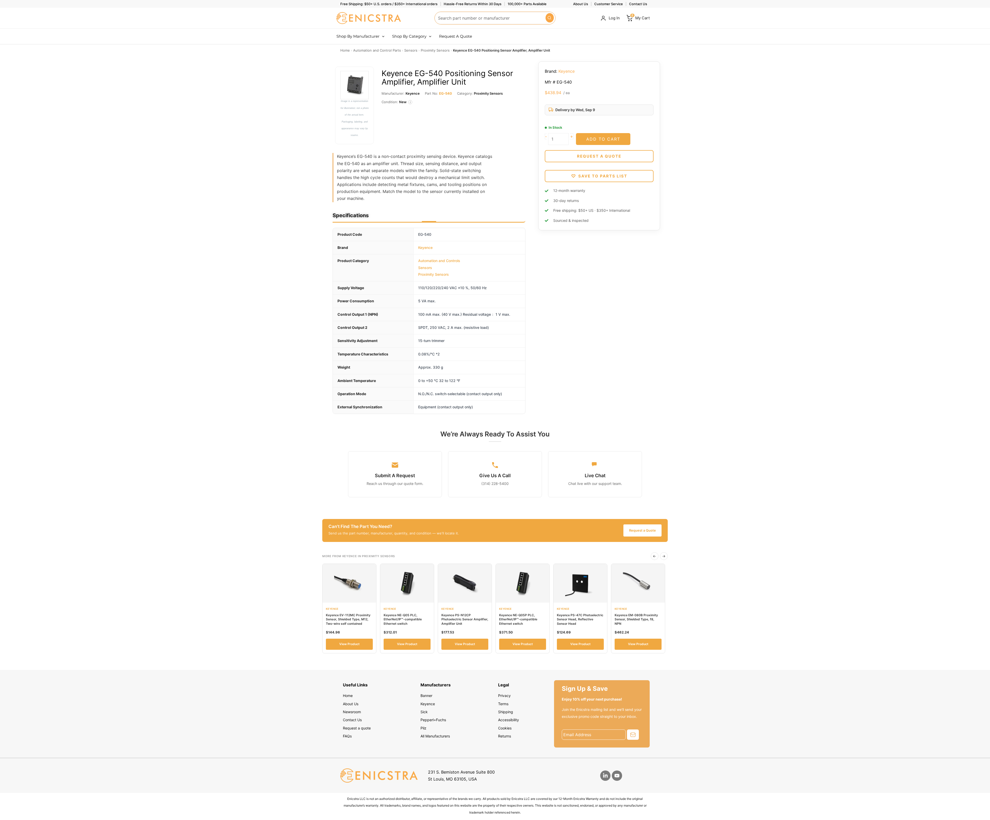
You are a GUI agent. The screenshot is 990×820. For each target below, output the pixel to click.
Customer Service (608, 4)
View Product (349, 644)
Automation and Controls (439, 260)
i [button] (410, 102)
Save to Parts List (599, 176)
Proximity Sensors (433, 274)
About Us (580, 4)
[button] (382, 36)
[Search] (550, 17)
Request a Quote (642, 530)
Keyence (425, 247)
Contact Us (638, 4)
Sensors (425, 267)
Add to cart (603, 139)
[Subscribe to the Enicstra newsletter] (633, 734)
